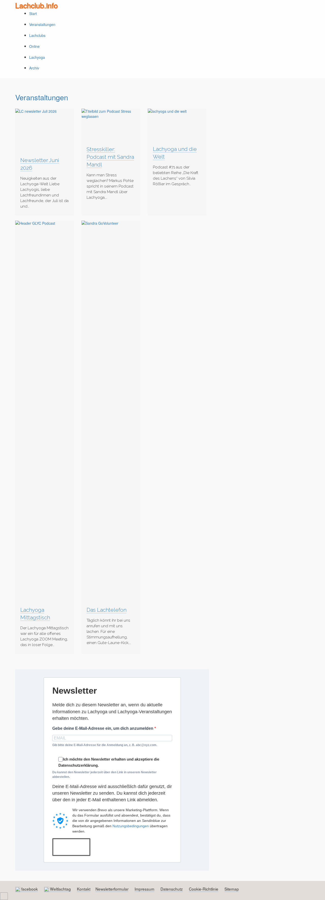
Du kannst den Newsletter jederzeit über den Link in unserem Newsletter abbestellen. (104, 774)
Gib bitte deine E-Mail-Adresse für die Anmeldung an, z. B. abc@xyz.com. (104, 745)
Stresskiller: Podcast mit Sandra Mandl (110, 157)
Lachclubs (37, 35)
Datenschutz (171, 889)
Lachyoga (37, 57)
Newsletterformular (111, 889)
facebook (29, 889)
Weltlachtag (60, 889)
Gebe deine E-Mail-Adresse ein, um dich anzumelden (103, 728)
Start (33, 13)
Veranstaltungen (42, 24)
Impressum (144, 889)
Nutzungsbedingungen (130, 826)
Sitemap (231, 889)
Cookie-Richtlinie (203, 889)
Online (34, 46)
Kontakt (83, 889)
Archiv (34, 67)
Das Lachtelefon (106, 610)
